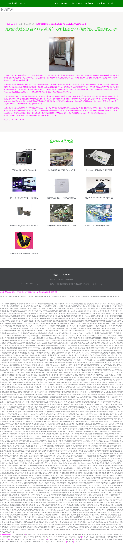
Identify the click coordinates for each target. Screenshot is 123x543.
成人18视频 (15, 470)
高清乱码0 (90, 370)
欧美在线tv (98, 453)
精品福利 (47, 456)
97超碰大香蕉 (91, 313)
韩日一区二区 (4, 328)
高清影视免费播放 (28, 539)
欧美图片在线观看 (57, 306)
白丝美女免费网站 (47, 313)
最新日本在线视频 (93, 497)
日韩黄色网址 (78, 434)
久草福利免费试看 (42, 470)
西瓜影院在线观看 (56, 340)
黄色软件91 (104, 389)
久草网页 (88, 414)
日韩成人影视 (53, 338)
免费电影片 (59, 380)
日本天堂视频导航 (49, 331)
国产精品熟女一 (114, 338)
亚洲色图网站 (82, 493)
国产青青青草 (32, 497)
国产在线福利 (100, 488)
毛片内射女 (91, 443)
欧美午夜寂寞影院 (50, 392)
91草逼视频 (41, 497)
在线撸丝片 (9, 367)
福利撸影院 (107, 360)
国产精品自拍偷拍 (41, 429)
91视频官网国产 (64, 412)
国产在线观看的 (15, 500)
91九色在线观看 (81, 458)
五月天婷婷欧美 (60, 362)
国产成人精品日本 (53, 443)
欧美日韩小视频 (107, 475)
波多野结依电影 (83, 321)
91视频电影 (6, 331)
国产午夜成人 (86, 350)
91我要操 (81, 412)
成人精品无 (93, 465)
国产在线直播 (28, 438)
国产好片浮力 (24, 370)
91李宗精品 (19, 458)
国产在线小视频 (104, 438)
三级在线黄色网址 (25, 542)
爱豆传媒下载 (61, 483)
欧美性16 (84, 380)
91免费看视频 (33, 465)
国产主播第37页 (20, 468)
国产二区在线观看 (70, 304)
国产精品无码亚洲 (107, 419)
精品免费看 (51, 370)
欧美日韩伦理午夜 (63, 493)
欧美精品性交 (62, 338)
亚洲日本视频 (78, 377)
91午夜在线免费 (32, 404)
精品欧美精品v (20, 473)
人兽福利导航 (118, 468)
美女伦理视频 (81, 304)
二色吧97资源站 (55, 353)
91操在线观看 (41, 461)
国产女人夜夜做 (92, 438)
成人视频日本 (27, 328)
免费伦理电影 (91, 394)
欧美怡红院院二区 (82, 331)
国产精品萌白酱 (65, 465)
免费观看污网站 (60, 446)
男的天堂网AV (91, 384)
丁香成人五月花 (29, 372)
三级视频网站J (106, 480)
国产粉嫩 (93, 456)
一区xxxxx (86, 316)
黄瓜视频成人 (111, 394)
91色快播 (99, 360)
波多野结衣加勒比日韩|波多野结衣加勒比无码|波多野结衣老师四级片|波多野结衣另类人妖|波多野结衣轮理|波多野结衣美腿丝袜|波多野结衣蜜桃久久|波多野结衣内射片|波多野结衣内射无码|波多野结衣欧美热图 (61, 514)
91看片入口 (6, 480)
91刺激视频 (20, 493)
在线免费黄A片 (104, 323)
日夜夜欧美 (4, 380)
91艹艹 (29, 348)
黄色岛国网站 (63, 333)
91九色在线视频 (109, 441)
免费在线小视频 (93, 355)
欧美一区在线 (43, 362)
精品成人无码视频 (49, 473)
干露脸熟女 (118, 493)
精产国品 (14, 441)
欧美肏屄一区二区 (37, 451)
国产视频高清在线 (96, 365)
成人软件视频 (22, 397)
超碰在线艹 (9, 384)
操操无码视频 (60, 438)
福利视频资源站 (32, 306)
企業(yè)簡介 (65, 3)
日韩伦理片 (66, 453)
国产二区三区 (35, 304)
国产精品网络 (115, 485)
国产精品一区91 (66, 475)
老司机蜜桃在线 (54, 348)
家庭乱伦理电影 (92, 338)
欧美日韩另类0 (66, 353)
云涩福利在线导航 (79, 375)
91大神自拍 (78, 308)
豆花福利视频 (87, 434)
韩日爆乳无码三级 (79, 348)
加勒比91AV (49, 500)
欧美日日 (29, 534)
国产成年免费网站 (83, 365)
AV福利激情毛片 (18, 490)
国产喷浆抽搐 (81, 446)
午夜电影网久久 (111, 335)
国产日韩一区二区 (83, 353)
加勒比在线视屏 (108, 453)
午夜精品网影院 (16, 382)
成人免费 (47, 409)
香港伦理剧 (67, 367)
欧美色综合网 (8, 313)
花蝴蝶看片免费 (35, 313)
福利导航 (106, 397)
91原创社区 (30, 409)
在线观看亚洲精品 (106, 380)
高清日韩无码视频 (93, 387)
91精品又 (53, 483)
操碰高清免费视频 (21, 355)
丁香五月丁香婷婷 (43, 483)
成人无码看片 (20, 409)
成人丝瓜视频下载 (56, 328)
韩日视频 (30, 402)
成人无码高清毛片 (64, 402)
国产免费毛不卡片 (98, 485)
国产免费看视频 (103, 426)
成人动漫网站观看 (14, 316)
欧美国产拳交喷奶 (46, 360)
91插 (88, 458)
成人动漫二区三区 (86, 436)
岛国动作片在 (113, 414)
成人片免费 (39, 426)
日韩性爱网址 (8, 419)
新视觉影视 (61, 392)
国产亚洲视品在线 (79, 485)
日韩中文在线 (40, 345)
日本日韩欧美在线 (29, 480)
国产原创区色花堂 (93, 323)
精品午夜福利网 (43, 465)
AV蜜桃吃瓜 (9, 463)
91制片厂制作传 (50, 542)
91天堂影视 (70, 478)
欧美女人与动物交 (60, 313)
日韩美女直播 (65, 394)
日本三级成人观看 (59, 431)
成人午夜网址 (27, 421)
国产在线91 (57, 382)
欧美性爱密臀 (16, 451)
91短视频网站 (68, 468)
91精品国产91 (68, 375)
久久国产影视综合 (16, 335)
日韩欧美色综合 (10, 446)
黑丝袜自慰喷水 (29, 458)
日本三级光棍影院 (61, 331)
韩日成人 (40, 456)
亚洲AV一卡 (11, 416)
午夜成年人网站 (37, 485)
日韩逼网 (65, 328)
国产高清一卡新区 (34, 353)
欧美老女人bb (64, 358)
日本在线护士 (17, 384)
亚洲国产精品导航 (65, 321)
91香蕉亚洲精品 (12, 414)
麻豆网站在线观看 (56, 404)
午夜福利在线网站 (97, 375)
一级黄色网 (41, 375)
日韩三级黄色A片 (107, 370)
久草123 (83, 463)
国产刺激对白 (61, 502)
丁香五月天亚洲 (87, 468)
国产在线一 (76, 340)
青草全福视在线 (113, 367)
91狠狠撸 (92, 321)
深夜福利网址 (106, 377)
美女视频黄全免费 (19, 407)
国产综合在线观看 (9, 306)
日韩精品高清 (40, 414)
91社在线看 (112, 456)
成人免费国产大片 (72, 419)
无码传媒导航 (8, 431)
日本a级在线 (110, 493)
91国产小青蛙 (72, 365)
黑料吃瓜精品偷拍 (37, 367)
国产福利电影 (72, 384)
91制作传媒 (27, 394)
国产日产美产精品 (91, 407)
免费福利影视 (100, 537)
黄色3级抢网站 (15, 308)
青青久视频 (31, 412)
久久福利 (21, 426)
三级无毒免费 (55, 458)
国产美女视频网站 (101, 412)
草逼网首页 (115, 331)
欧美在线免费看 (117, 377)
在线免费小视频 (20, 416)
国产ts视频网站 (90, 412)
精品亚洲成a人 (54, 465)
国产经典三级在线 (75, 382)
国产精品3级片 (65, 311)
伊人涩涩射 (65, 389)
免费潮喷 (105, 353)
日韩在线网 (89, 397)
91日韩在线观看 (64, 488)
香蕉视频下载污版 (77, 451)
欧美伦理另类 (51, 502)
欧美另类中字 (16, 537)
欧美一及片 (47, 478)
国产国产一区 (110, 333)
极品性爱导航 (35, 360)
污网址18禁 (108, 495)
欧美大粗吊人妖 (98, 468)
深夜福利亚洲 (108, 468)
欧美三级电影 (72, 473)
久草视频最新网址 (51, 372)
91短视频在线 (4, 500)
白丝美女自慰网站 (27, 500)
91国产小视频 (102, 465)
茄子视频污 (36, 328)
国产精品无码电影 (73, 313)
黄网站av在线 (66, 500)
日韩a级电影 (66, 456)
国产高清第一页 (70, 438)
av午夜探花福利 (23, 434)
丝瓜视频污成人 (67, 485)
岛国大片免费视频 (97, 316)
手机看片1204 (91, 360)
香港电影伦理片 (40, 384)
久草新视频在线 (41, 412)
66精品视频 (49, 419)
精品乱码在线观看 (48, 534)
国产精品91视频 (42, 463)
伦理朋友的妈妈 (113, 416)
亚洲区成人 (4, 475)
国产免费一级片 (21, 306)
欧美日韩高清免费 (83, 448)
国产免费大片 (103, 490)
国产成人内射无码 (100, 308)
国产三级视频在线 (57, 495)
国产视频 (75, 500)
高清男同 (83, 505)
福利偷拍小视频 (92, 304)
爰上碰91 (21, 495)
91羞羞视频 (97, 367)
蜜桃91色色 (54, 409)
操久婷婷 (30, 380)
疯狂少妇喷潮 (25, 451)
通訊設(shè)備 (54, 284)
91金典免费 (44, 436)
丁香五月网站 (93, 426)
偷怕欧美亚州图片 (25, 311)
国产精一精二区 (20, 389)
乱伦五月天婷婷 (13, 453)
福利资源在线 (31, 333)
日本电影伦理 (17, 431)
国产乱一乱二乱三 (54, 394)
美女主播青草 (14, 362)
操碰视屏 (18, 338)
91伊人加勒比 (22, 414)
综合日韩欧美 (106, 331)
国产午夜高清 (27, 431)
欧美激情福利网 (21, 497)
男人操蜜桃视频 (110, 362)
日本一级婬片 (34, 308)
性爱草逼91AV (85, 421)
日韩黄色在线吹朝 (112, 537)
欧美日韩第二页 (59, 539)
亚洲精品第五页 (44, 404)
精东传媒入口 (73, 328)
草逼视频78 (70, 387)
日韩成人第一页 (106, 343)
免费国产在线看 (108, 429)
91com (112, 438)
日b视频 (111, 387)
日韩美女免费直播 (113, 465)
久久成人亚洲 (20, 443)
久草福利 (113, 323)
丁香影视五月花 (12, 436)
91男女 (56, 343)
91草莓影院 (102, 335)
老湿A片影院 (30, 429)
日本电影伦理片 (101, 394)
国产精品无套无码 (76, 441)
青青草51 (64, 458)
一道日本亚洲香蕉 (109, 316)
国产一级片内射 (53, 318)
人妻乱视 (3, 343)
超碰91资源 (43, 394)
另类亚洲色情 (82, 338)
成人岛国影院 (75, 436)
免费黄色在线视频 (87, 475)
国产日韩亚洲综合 (57, 468)
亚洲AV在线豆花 (117, 473)
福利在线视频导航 (61, 490)
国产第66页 (4, 412)
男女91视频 (86, 429)
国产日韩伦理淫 (92, 505)
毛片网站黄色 (67, 505)
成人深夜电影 (100, 321)
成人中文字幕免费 (97, 458)
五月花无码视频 (37, 421)
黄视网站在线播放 (38, 382)
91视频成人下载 (113, 412)
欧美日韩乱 (55, 421)
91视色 (88, 375)
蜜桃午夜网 (119, 424)
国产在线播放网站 (67, 377)
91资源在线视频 (56, 416)
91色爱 (72, 453)
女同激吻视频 (25, 360)
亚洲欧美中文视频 (113, 505)
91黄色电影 (50, 384)
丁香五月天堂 (110, 304)
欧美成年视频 (81, 502)
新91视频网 (10, 350)
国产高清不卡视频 (25, 362)
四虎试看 (51, 343)
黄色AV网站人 (89, 495)
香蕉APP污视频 (9, 399)
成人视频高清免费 (91, 431)
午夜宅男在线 (32, 397)
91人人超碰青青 (63, 470)
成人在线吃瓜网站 (64, 436)
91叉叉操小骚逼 (5, 470)
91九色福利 (34, 441)
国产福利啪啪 (77, 362)
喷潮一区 (6, 421)
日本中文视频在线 (32, 443)
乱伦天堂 (23, 483)
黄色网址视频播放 (78, 407)
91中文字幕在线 (82, 355)
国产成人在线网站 (13, 343)
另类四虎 (13, 331)
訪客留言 (110, 3)
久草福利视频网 (85, 326)
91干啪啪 (106, 500)
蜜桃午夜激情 (81, 394)
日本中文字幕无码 (90, 392)
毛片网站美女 (8, 490)
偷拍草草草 (60, 451)
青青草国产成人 (52, 333)
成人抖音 (14, 495)
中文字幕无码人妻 (56, 326)
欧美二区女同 (55, 475)
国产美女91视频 (29, 495)
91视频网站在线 (13, 333)
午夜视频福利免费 (61, 497)
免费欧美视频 (95, 421)
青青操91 (110, 497)
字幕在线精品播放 (96, 429)
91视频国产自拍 (111, 358)
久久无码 (108, 485)
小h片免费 (65, 350)
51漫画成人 (39, 389)
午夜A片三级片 (73, 399)
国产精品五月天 (29, 399)
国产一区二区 (24, 308)
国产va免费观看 (96, 372)
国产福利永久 (92, 306)
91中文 (74, 416)
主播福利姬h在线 (9, 389)
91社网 (10, 407)
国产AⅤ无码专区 (51, 537)
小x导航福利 (76, 475)
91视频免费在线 (41, 490)
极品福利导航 (6, 485)
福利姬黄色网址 (8, 372)
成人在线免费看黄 (49, 438)
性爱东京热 (61, 387)
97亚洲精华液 (47, 311)
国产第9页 (46, 426)
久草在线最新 (97, 436)
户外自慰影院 (100, 313)
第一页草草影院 (31, 456)
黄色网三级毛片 (50, 480)
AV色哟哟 (114, 404)
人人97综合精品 (89, 409)
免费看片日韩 (49, 497)
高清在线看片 (109, 539)
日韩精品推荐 (107, 436)
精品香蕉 (106, 365)
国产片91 (24, 380)
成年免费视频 (102, 505)
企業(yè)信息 (101, 3)
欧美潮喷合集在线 (85, 539)
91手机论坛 (12, 488)
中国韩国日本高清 (99, 333)
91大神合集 (48, 367)
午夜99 (98, 451)
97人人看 (47, 495)
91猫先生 (59, 534)
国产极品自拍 (14, 478)
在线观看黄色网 (5, 495)
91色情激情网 (88, 333)
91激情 (100, 500)
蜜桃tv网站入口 (116, 409)
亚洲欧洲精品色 (107, 534)
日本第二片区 (93, 490)
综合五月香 (34, 343)
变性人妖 (84, 306)
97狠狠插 (67, 451)
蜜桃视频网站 (67, 416)
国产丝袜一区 (107, 340)
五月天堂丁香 (78, 480)
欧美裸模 (13, 323)
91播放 (21, 502)
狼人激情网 (112, 483)
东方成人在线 (30, 377)
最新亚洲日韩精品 (13, 387)
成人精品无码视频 (107, 318)
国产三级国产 (57, 397)
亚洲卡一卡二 (37, 438)
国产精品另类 (79, 495)
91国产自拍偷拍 (18, 313)
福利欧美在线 (91, 463)
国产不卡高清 (8, 394)
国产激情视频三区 (95, 448)
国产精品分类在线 (21, 350)
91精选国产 (66, 404)
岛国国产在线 (53, 470)
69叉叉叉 (83, 497)
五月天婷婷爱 (94, 404)
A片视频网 (62, 409)
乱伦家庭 (120, 323)
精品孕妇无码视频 (62, 399)
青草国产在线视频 (52, 321)
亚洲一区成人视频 (61, 384)
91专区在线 (41, 397)
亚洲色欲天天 (44, 328)
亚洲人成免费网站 (68, 308)
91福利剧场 (92, 358)
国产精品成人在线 (40, 370)
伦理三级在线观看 (12, 542)
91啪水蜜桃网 (44, 488)
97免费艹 (95, 414)
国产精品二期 (40, 537)
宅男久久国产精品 (92, 446)
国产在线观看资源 (102, 345)
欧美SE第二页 (82, 443)
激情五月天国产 (116, 360)
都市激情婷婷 (58, 375)
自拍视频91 (23, 348)
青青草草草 (69, 539)
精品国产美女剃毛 (112, 321)
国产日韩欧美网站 (11, 429)
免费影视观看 (101, 358)
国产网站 (105, 367)
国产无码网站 (46, 458)
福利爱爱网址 (91, 416)
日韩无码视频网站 (63, 429)
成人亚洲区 (76, 380)
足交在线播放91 (115, 306)
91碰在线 (6, 323)
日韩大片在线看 (63, 372)
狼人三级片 (76, 505)
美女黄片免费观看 (14, 475)
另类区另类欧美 (44, 407)
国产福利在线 (25, 338)
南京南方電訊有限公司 (16, 3)
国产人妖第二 (107, 372)
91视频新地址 (21, 488)
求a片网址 (112, 365)
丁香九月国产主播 (72, 483)
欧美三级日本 (52, 436)
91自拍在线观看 (42, 318)
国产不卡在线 (29, 331)
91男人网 (85, 534)
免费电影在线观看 (43, 365)
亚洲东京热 (20, 331)
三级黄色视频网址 (90, 451)
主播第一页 (45, 387)
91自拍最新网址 (41, 333)
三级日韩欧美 (66, 426)
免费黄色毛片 (96, 318)
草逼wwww (31, 470)
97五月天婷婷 (80, 397)
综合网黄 (81, 424)
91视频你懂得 (38, 380)
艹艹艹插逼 (19, 399)
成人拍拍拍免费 (57, 367)
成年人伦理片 (86, 478)
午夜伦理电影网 (68, 370)
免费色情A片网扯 (45, 416)
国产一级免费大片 (41, 377)
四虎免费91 (13, 340)
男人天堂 (5, 438)
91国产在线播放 (81, 438)
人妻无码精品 (32, 318)
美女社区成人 (20, 446)
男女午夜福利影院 (61, 473)
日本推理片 (84, 426)
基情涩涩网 (30, 389)
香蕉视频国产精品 (23, 441)
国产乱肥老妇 (103, 446)
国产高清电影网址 (109, 402)
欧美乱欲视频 (4, 392)
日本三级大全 (12, 426)
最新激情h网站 (71, 446)
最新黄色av (60, 480)
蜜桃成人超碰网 (15, 507)
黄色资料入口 (40, 480)
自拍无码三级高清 (88, 537)
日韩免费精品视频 (43, 493)
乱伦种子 (51, 304)
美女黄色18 (36, 431)
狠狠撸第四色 (27, 505)
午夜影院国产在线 (30, 461)
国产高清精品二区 (106, 311)
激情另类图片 (29, 358)
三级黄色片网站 (72, 424)
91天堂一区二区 (55, 456)
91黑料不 (6, 478)
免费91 (112, 355)
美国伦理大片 (59, 304)
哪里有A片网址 (5, 441)
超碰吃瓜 (13, 392)
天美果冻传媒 (83, 399)
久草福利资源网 (20, 377)
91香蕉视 (67, 316)
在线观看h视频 (69, 306)
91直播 (106, 375)
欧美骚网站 (77, 468)
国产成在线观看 (115, 451)
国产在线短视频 (31, 483)
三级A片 (48, 468)
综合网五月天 (4, 362)
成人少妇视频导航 (61, 365)
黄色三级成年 (85, 404)
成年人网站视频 (108, 458)
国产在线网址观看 (85, 419)
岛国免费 (98, 409)
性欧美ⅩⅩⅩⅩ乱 (5, 321)
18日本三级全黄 (13, 483)
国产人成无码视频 (80, 323)
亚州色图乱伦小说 (84, 372)
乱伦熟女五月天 (58, 316)
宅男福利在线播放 (108, 448)
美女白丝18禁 (74, 470)
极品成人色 (113, 426)
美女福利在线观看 (102, 483)
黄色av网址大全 (117, 340)
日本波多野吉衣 (57, 414)
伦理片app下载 (36, 335)
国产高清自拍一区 (19, 456)
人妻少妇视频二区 (51, 402)
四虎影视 (35, 362)
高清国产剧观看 (39, 402)
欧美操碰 (28, 473)
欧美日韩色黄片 (92, 335)
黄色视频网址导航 (76, 389)
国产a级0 (77, 306)
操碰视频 (51, 362)
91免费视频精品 (68, 495)
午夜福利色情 (63, 537)
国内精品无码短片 (24, 340)
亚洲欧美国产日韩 (112, 502)
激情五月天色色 (85, 343)
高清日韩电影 (95, 478)
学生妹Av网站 (57, 308)
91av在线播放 (18, 394)
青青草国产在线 (38, 542)
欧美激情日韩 (96, 419)
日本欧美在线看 (19, 463)
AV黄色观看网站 (110, 348)
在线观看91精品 (71, 502)
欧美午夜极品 (118, 318)
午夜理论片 (85, 490)
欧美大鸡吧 (23, 470)
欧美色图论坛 (12, 353)
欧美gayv (80, 333)
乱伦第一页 (23, 402)
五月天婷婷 (117, 497)
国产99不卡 (41, 419)
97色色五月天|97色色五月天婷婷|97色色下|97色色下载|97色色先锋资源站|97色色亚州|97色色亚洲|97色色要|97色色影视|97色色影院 (71, 519)
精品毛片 (32, 434)
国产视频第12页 (41, 539)
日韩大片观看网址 (77, 367)
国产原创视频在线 (86, 340)
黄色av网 (48, 414)
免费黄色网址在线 (35, 387)
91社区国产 (102, 304)
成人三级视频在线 (114, 431)
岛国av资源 (35, 394)
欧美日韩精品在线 (15, 539)
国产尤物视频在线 (107, 478)
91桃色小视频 (92, 500)
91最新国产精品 (31, 375)
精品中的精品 (50, 345)
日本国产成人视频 (16, 480)
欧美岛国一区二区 (106, 421)
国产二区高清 (75, 456)
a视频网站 (67, 534)
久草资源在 (4, 426)
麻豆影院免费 (69, 480)
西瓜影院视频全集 (76, 488)
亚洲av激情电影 (76, 402)
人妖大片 (63, 478)
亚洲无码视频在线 (9, 409)
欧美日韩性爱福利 (11, 434)
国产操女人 (112, 389)
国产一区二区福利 (11, 318)
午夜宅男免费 (72, 338)
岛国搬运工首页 (101, 416)
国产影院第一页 (111, 382)
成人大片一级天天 (65, 461)
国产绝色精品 (50, 399)
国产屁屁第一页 (65, 421)
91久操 (31, 370)
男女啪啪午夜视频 (30, 365)
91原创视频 (97, 475)
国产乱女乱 (51, 453)
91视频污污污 (113, 461)
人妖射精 (16, 326)
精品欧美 (91, 493)
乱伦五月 (38, 458)
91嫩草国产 (28, 485)
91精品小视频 (25, 507)
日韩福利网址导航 (49, 448)
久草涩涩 (19, 392)
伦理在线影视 (102, 431)
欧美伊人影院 (19, 372)
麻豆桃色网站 (29, 502)
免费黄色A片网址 (55, 323)
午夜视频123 (75, 426)
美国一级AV (32, 323)
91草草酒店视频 (116, 326)
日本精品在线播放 (38, 468)
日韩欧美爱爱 (67, 380)
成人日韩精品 (36, 475)
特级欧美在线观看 (13, 348)
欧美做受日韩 (67, 340)
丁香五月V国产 (68, 434)
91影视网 (25, 321)
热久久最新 (37, 534)
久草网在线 (36, 348)
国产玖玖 (88, 485)
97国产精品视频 (60, 345)
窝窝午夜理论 (12, 448)
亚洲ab (52, 365)
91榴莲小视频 (22, 353)
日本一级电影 (80, 414)
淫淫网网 (86, 377)
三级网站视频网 (26, 475)
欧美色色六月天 (16, 321)
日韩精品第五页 (98, 539)
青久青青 (29, 468)
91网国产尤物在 (56, 505)
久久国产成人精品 (95, 399)
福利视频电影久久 (24, 436)
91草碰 (15, 367)
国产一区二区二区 (112, 313)
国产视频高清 (97, 340)
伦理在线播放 (22, 318)
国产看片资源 (45, 353)
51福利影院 (116, 480)
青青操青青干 (114, 500)
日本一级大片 (4, 304)
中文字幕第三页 (58, 360)
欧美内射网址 (79, 392)
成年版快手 (91, 473)
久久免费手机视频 (45, 308)
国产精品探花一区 (59, 419)
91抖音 (91, 534)
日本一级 (38, 446)
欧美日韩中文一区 (80, 360)
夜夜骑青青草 (64, 318)
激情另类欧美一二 (102, 443)
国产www (78, 478)
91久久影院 (35, 338)
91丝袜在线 (71, 458)
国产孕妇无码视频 (89, 488)
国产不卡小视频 (105, 404)
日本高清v (53, 493)
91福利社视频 (98, 397)
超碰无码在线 (71, 448)
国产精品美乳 (99, 362)
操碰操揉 (90, 502)
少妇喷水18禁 (118, 421)
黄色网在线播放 (30, 490)
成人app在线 (42, 343)
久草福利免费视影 (37, 507)
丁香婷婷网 (7, 537)
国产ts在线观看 (18, 461)
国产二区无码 (53, 488)
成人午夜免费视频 (6, 326)
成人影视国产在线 (96, 377)
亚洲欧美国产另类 (40, 502)
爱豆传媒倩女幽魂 (59, 355)
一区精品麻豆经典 (89, 345)
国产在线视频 (81, 416)
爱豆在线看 (4, 397)
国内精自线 (56, 311)
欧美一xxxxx (72, 333)
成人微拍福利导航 (99, 502)
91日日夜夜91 (96, 326)
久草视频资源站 (24, 343)
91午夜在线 (51, 490)
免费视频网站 (9, 473)
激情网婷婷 (55, 478)
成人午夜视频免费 (9, 497)
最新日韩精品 (96, 350)
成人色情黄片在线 (93, 380)
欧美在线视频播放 (102, 461)
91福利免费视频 (39, 500)
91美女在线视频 (71, 345)
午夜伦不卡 (32, 321)
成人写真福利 (69, 392)
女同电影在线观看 (44, 505)
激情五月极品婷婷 (113, 308)
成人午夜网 (12, 345)
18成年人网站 (8, 365)
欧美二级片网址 (37, 473)
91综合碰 (43, 453)
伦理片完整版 (27, 382)
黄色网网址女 (40, 372)
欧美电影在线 (98, 424)
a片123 (10, 438)
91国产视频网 (75, 421)
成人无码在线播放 (19, 534)
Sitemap (99, 284)
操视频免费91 (31, 345)
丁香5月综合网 (48, 389)
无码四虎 (18, 360)
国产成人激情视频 (24, 367)
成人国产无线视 (43, 441)
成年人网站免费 (88, 441)
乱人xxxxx (8, 465)
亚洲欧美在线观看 (40, 358)
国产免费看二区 (61, 424)
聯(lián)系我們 (89, 3)
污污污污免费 (35, 436)
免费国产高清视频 (50, 485)
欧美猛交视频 (44, 340)
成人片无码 (100, 463)
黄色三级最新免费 (18, 485)
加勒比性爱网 (41, 321)
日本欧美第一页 (7, 461)
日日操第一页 (73, 358)
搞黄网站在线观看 (32, 416)
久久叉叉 (38, 434)
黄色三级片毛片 (49, 380)
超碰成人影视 (68, 360)
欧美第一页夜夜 (26, 316)
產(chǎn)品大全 (77, 3)
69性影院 (23, 333)
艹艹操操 (101, 348)
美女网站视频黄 (84, 483)
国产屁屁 (22, 326)
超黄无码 (15, 465)
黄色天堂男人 (21, 345)
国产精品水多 (88, 480)
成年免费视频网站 (54, 377)
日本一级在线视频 (13, 370)
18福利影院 (45, 348)
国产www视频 (85, 456)
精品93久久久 (106, 399)
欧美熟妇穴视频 (57, 434)
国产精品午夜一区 (43, 326)
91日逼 (28, 488)
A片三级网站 (114, 397)
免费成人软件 (67, 407)
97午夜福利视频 (32, 350)
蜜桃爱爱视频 (47, 316)
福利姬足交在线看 (16, 421)
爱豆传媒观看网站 (95, 331)
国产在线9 (11, 355)
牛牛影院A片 (52, 429)
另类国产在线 (12, 412)
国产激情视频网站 (16, 328)
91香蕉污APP (8, 456)
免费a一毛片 (112, 384)
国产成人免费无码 (80, 387)
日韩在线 (6, 335)
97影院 (50, 539)
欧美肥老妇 (90, 453)
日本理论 (74, 465)
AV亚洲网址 (65, 382)
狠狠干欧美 (49, 397)
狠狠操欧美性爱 (40, 399)
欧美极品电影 (95, 343)
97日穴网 (100, 392)
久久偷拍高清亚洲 (21, 404)
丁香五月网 (53, 387)
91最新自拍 (96, 389)
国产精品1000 (98, 441)
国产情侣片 (39, 495)
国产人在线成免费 (42, 323)
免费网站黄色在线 (8, 404)
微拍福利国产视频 (67, 323)
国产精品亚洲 (75, 404)
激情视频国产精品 (48, 335)
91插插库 (82, 313)
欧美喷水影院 (116, 350)
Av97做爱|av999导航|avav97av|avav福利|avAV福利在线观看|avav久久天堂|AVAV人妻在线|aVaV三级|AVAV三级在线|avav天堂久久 (67, 512)
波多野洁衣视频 (113, 345)
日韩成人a (103, 497)
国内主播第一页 (96, 402)
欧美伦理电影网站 (92, 348)
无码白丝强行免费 (65, 463)
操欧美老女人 (78, 409)
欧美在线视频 (23, 387)
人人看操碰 (59, 370)
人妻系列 (49, 355)
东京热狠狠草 (11, 375)
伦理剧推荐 (42, 443)
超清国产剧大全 (71, 355)
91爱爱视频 (4, 353)
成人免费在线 (108, 392)
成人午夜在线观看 (44, 306)
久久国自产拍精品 (80, 370)
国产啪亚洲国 (6, 451)
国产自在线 (70, 409)
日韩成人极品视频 (111, 463)
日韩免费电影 (88, 367)
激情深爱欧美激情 (53, 412)
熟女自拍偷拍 (22, 412)
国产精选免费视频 (31, 463)
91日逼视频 (105, 451)
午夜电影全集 (32, 355)
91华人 (74, 353)
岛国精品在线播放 (16, 505)
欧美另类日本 (61, 542)
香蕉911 (27, 313)
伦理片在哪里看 (109, 424)
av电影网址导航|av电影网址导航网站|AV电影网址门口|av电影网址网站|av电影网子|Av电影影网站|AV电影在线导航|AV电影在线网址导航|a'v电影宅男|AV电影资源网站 (56, 296)
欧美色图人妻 (73, 318)
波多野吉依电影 (55, 350)
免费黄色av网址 (81, 453)
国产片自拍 (48, 382)
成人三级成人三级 (53, 358)
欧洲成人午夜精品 (88, 362)
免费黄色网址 (82, 473)
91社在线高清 (11, 358)
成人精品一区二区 (66, 348)
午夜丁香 (77, 542)
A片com (93, 483)
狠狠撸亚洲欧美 (85, 311)
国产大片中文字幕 (14, 380)
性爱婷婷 (120, 394)
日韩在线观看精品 (69, 414)
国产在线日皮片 (110, 488)
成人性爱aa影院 (71, 335)
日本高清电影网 (18, 365)
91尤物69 (73, 394)
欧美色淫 (75, 321)
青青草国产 (47, 421)
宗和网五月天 (104, 387)
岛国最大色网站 (25, 478)
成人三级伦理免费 (13, 311)
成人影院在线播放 (105, 328)
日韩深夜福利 (76, 534)
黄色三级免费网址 (29, 384)
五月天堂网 (47, 507)
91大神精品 (72, 331)
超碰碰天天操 (106, 326)
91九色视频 (38, 331)
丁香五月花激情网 (14, 424)
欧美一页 (35, 505)
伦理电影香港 (38, 409)
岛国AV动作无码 (44, 350)
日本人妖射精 (115, 399)
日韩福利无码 (100, 473)
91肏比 (81, 470)
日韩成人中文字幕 (28, 537)
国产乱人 (120, 389)
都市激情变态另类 (75, 429)
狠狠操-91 (74, 412)
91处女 (111, 375)
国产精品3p (36, 453)
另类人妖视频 (46, 434)
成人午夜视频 (102, 407)
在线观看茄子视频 (75, 537)
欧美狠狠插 (31, 414)
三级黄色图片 (23, 465)
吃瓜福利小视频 (104, 355)
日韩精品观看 (20, 375)
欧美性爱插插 (81, 335)
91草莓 (58, 485)
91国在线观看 (87, 389)
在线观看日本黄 (18, 419)
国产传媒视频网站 (48, 446)
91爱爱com (57, 389)
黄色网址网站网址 (113, 470)
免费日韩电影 (43, 338)
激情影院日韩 (75, 463)
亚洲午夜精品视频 (47, 431)
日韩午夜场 (81, 431)
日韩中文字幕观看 (103, 306)
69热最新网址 (53, 463)
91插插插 (74, 443)
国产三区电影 (89, 470)
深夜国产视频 (11, 493)
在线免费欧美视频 (85, 318)
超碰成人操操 (35, 340)
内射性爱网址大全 (78, 461)
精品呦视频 (112, 490)
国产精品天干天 (31, 326)
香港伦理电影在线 (92, 328)
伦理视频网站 (111, 407)
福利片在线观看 (88, 308)
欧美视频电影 (14, 502)
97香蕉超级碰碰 (49, 424)
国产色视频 (112, 443)
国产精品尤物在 (102, 384)
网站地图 (116, 296)
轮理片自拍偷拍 (98, 434)
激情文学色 (10, 468)
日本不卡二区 (66, 326)
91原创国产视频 (114, 353)
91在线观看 (58, 500)
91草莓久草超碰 (59, 335)
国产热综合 (117, 380)
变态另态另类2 (10, 458)
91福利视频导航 (106, 350)
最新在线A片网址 (28, 392)
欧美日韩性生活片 (55, 441)
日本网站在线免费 (96, 353)
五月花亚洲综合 (100, 382)
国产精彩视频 (9, 338)
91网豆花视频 (83, 358)
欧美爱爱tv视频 (26, 424)
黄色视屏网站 (39, 392)
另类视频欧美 (18, 438)
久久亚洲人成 (73, 372)
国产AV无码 (42, 355)
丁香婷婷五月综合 (88, 382)
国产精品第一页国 (32, 407)
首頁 (56, 3)
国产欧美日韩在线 (69, 397)
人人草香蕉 (20, 358)
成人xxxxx (58, 453)
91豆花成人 (119, 438)
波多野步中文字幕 (36, 448)
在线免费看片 (30, 446)
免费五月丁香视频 (38, 424)
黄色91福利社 (99, 495)
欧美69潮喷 (27, 335)
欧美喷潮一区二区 (74, 490)
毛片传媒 (98, 534)
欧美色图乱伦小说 (56, 407)
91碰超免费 (74, 493)
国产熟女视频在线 (13, 402)
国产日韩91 (76, 326)
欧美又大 (11, 360)
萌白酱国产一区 (22, 323)
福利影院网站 (75, 343)
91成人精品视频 (37, 316)
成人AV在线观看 (99, 493)
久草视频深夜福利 (24, 448)
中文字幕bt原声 (56, 426)
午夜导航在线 (86, 402)
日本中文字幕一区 (30, 493)
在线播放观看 (89, 424)
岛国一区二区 (103, 414)
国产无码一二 (106, 409)
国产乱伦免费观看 (49, 451)
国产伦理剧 (66, 441)
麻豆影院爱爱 (12, 397)
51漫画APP (4, 424)
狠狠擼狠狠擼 (82, 500)
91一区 (86, 465)
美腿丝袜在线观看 (25, 453)
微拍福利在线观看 (16, 304)
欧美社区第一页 (89, 461)
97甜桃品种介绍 (64, 443)
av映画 (76, 539)
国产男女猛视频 (102, 456)
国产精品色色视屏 (75, 350)
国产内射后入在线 (100, 470)
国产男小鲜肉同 (64, 343)
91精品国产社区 (61, 448)
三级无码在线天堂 (9, 443)
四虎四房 (108, 473)
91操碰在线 (95, 311)
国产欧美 (98, 370)
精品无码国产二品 (37, 478)
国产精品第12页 (71, 431)
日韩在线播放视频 (52, 461)
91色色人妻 (49, 375)
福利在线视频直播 (77, 316)
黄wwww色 (82, 328)
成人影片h (115, 372)
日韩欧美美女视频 (110, 434)
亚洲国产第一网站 (30, 419)
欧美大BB (69, 362)
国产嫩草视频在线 (73, 497)
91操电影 (81, 465)
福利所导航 (97, 480)
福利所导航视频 (29, 426)
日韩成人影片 (81, 384)
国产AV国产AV (37, 311)
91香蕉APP (26, 304)
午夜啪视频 (35, 488)
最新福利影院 (112, 446)
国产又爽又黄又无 (8, 377)
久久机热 (5, 345)
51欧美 (80, 345)
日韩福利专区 (46, 475)
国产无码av (21, 429)
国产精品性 (44, 304)
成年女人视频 (75, 311)
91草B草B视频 (103, 338)
